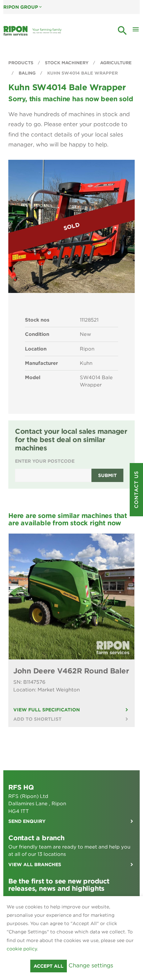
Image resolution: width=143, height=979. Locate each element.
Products (21, 62)
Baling (28, 73)
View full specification (46, 709)
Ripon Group (23, 7)
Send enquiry (27, 821)
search (122, 31)
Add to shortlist (37, 719)
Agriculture (116, 62)
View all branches (34, 864)
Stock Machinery (67, 62)
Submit (107, 475)
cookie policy (22, 948)
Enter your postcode (44, 461)
